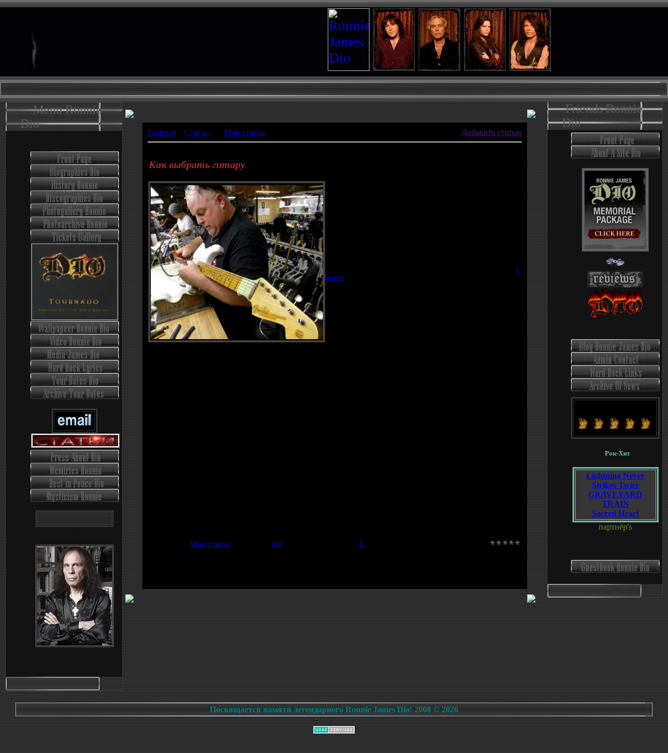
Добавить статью (491, 132)
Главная (162, 132)
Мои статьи (244, 132)
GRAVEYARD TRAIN (615, 499)
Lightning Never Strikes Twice (615, 480)
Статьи (196, 132)
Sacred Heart (615, 513)
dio (277, 544)
